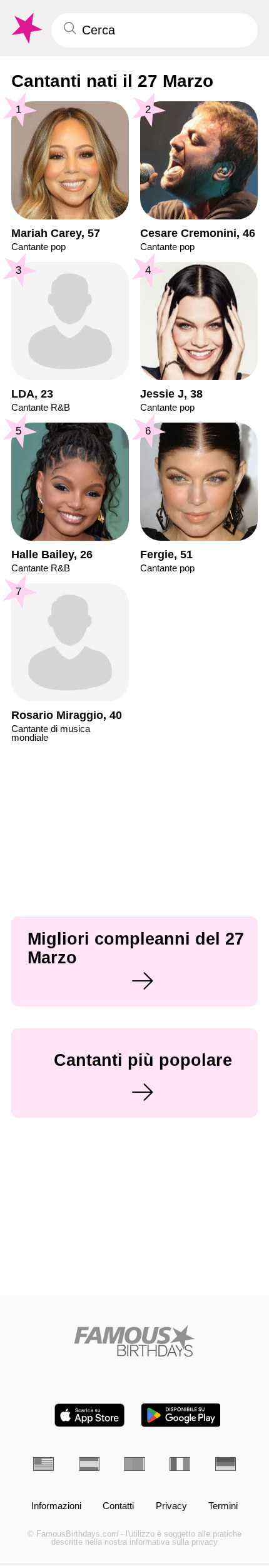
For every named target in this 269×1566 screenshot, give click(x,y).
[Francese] (180, 1464)
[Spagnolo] (89, 1464)
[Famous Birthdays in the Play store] (181, 1415)
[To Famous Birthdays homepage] (25, 28)
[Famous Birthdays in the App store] (89, 1415)
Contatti (118, 1506)
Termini (223, 1506)
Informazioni (56, 1506)
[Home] (134, 1341)
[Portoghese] (134, 1464)
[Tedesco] (225, 1464)
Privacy (171, 1506)
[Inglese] (43, 1464)
